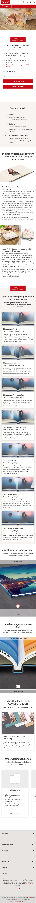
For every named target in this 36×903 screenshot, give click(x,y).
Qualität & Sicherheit (7, 844)
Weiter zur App (14, 814)
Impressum (23, 901)
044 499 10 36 (29, 883)
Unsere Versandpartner (8, 839)
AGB (11, 901)
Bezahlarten (5, 833)
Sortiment (4, 867)
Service (3, 856)
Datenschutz (17, 901)
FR (19, 888)
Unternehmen (5, 861)
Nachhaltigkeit (5, 850)
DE (17, 888)
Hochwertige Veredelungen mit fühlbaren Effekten (19, 66)
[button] (30, 2)
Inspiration (4, 873)
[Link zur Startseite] (8, 2)
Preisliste (31, 897)
